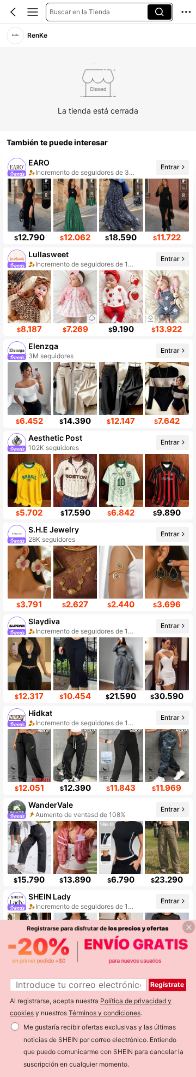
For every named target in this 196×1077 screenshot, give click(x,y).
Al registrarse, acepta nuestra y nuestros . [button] (90, 1007)
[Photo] (17, 167)
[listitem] (98, 200)
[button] (13, 12)
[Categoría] (32, 12)
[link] (15, 35)
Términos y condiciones (104, 1013)
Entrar (170, 167)
